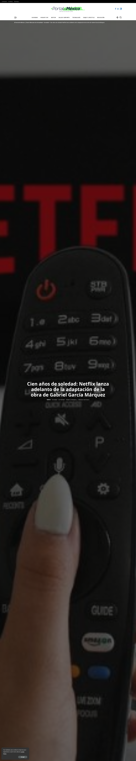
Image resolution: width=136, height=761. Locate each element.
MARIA (49, 399)
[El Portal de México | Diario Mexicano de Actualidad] (68, 9)
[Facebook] (115, 9)
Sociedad (54, 399)
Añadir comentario (71, 399)
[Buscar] (120, 17)
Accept (23, 757)
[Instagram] (118, 9)
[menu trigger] (16, 17)
